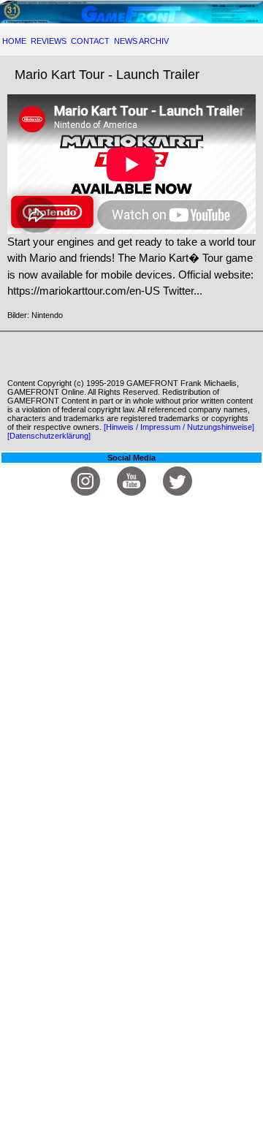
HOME (14, 41)
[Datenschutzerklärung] (49, 435)
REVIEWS (48, 41)
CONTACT (90, 41)
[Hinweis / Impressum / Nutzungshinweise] (179, 427)
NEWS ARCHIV (141, 41)
